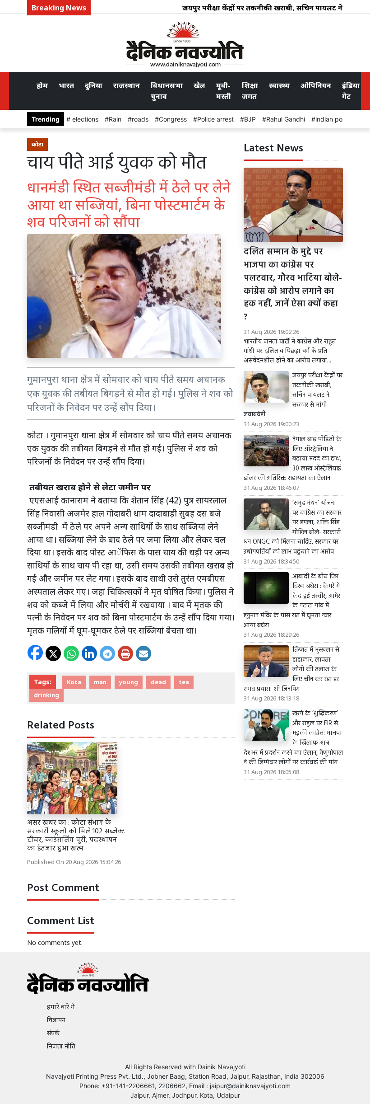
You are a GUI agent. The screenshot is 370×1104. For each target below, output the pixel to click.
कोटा (37, 144)
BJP (250, 119)
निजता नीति (61, 1046)
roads (140, 119)
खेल (199, 85)
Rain (115, 119)
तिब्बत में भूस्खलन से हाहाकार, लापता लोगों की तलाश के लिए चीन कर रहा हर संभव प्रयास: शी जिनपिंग (291, 669)
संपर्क (53, 1033)
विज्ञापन (56, 1020)
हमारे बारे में (61, 1006)
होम (42, 85)
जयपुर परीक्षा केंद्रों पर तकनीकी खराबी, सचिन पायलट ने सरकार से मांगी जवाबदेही (293, 395)
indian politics (335, 119)
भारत (66, 85)
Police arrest (215, 119)
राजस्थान (126, 85)
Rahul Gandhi (285, 119)
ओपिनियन (316, 85)
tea (184, 682)
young (128, 682)
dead (158, 682)
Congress (173, 119)
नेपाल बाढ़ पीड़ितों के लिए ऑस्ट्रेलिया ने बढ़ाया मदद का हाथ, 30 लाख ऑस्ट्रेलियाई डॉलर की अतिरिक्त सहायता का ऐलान (293, 459)
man (100, 682)
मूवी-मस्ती (223, 90)
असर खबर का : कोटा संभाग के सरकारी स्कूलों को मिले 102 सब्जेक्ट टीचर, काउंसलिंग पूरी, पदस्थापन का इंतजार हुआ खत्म (76, 836)
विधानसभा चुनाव (167, 90)
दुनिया (93, 85)
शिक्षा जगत (250, 90)
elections (84, 119)
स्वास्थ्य (279, 85)
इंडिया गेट (351, 90)
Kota (74, 682)
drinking (46, 695)
